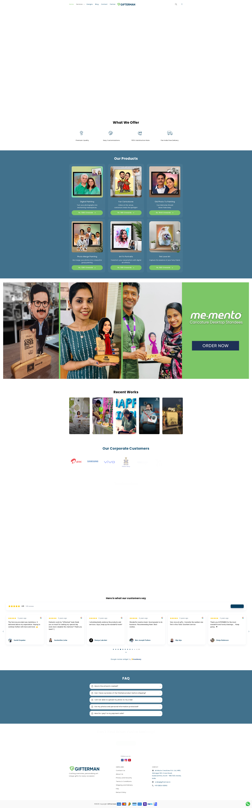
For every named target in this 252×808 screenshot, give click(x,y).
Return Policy (121, 792)
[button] (80, 4)
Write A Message (126, 741)
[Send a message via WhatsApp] (248, 804)
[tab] (112, 649)
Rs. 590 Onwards (125, 267)
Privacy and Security (124, 778)
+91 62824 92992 (161, 785)
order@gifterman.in (162, 782)
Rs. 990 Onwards (125, 212)
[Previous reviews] (3, 631)
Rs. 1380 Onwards (85, 212)
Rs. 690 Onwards (163, 267)
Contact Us (120, 770)
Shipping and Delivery (124, 785)
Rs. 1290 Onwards (85, 267)
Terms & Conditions (124, 781)
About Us (119, 774)
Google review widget (119, 659)
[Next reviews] (249, 631)
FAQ (117, 789)
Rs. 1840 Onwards (163, 212)
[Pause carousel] (126, 652)
